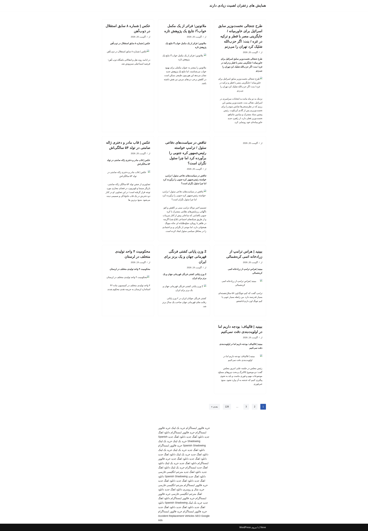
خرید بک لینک (178, 428)
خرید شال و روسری (193, 489)
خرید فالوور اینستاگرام (198, 428)
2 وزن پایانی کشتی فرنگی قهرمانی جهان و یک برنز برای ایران (185, 256)
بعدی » (214, 406)
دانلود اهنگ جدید (177, 436)
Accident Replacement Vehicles (176, 515)
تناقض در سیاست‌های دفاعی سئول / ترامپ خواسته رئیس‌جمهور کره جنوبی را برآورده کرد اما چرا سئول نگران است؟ (185, 153)
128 (227, 406)
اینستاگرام (190, 467)
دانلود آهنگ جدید (195, 436)
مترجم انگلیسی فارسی (170, 472)
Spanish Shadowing (194, 445)
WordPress (245, 527)
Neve (263, 527)
